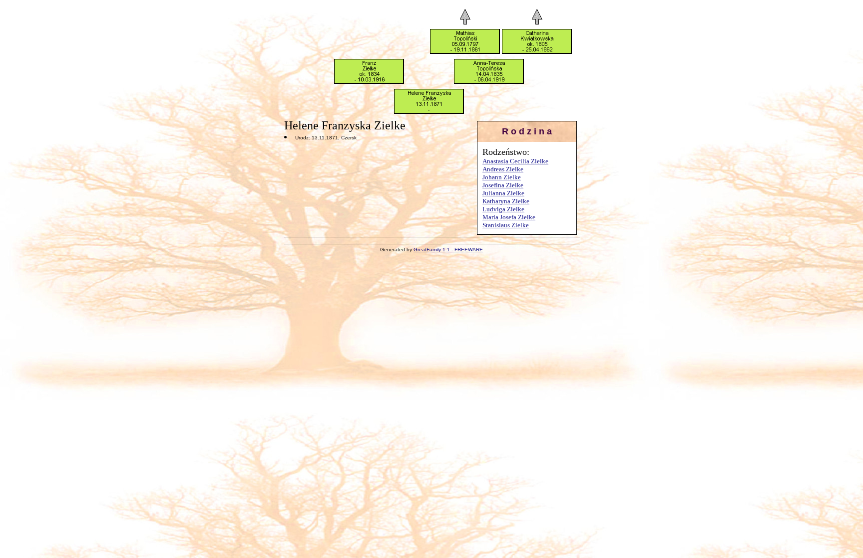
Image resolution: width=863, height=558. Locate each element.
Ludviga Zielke (503, 209)
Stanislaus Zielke (505, 225)
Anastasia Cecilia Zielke (515, 161)
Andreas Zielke (502, 169)
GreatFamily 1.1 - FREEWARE (448, 249)
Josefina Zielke (502, 185)
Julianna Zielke (503, 193)
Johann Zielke (501, 177)
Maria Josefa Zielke (508, 217)
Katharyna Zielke (505, 201)
